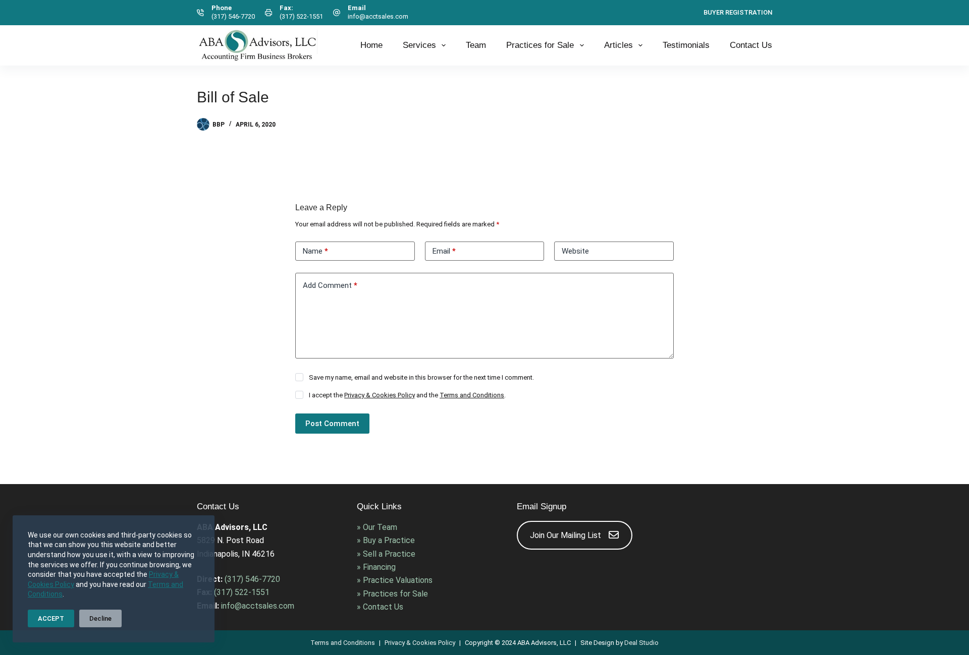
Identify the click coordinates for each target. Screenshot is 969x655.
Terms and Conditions (472, 395)
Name (315, 251)
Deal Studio (641, 642)
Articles (618, 45)
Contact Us (751, 45)
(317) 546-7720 (233, 16)
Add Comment (330, 285)
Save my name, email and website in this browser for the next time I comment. (421, 377)
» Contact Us (380, 607)
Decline (100, 618)
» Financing (376, 567)
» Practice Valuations (395, 580)
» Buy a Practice (386, 540)
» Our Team (377, 527)
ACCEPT (51, 618)
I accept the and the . (407, 395)
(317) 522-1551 (301, 16)
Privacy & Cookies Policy (379, 395)
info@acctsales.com (378, 16)
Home (371, 45)
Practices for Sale (540, 45)
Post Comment (332, 423)
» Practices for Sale (392, 594)
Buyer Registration (738, 12)
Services (419, 45)
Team (476, 45)
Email (444, 251)
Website (575, 251)
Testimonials (686, 45)
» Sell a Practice (386, 554)
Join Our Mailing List (565, 535)
